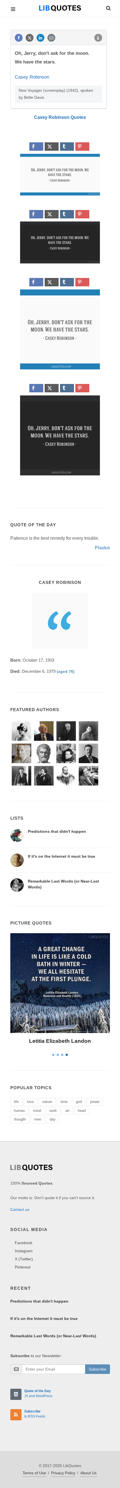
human (19, 1111)
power (95, 1102)
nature (47, 1102)
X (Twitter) (24, 1259)
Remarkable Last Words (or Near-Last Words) (53, 1336)
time (64, 1102)
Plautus (102, 547)
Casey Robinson (32, 77)
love (30, 1102)
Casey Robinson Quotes (60, 117)
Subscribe (97, 1369)
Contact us (19, 1209)
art (67, 1111)
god (79, 1102)
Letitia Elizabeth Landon (60, 1041)
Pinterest (22, 1267)
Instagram (24, 1251)
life (16, 1102)
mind (37, 1111)
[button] (108, 7)
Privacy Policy (63, 1473)
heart (82, 1111)
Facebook (23, 1243)
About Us (88, 1473)
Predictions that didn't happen (57, 831)
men (37, 1119)
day (53, 1119)
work (53, 1111)
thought (20, 1119)
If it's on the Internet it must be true (61, 856)
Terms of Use (34, 1473)
